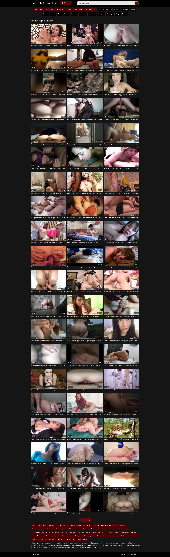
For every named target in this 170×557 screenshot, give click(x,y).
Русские (101, 9)
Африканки (91, 14)
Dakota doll (125, 532)
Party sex (73, 532)
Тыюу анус (78, 536)
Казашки (109, 9)
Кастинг (52, 525)
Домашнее (49, 9)
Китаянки (83, 14)
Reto (88, 532)
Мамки (122, 525)
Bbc (33, 525)
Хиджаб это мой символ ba (100, 529)
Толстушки (101, 14)
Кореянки (74, 14)
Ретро (118, 14)
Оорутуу (34, 539)
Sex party (81, 532)
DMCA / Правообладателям (129, 554)
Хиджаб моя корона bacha (80, 525)
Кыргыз (44, 2)
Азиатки (53, 14)
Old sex (116, 532)
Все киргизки (39, 9)
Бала (98, 536)
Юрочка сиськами (62, 525)
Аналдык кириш (50, 539)
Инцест (124, 14)
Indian (85, 539)
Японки (66, 14)
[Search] (136, 3)
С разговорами (59, 9)
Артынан (67, 539)
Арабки (132, 9)
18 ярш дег (64, 532)
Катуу (60, 539)
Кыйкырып (124, 536)
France (100, 532)
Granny (49, 529)
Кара (41, 539)
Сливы (69, 9)
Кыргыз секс (35, 554)
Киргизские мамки (38, 529)
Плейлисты (67, 3)
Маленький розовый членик (79, 529)
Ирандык (40, 536)
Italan (110, 532)
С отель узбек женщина (120, 529)
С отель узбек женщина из (41, 532)
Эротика (88, 9)
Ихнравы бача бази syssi (109, 525)
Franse (94, 532)
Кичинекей (134, 536)
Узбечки (116, 9)
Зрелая (133, 532)
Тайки (60, 14)
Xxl (106, 532)
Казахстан (95, 525)
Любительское (41, 525)
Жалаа (111, 536)
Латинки (45, 14)
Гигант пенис (76, 539)
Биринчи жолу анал (53, 536)
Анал (94, 9)
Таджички (125, 9)
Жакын (104, 536)
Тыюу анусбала (89, 536)
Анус (117, 536)
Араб (33, 536)
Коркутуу (55, 532)
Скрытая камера (78, 9)
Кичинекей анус (67, 536)
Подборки (110, 14)
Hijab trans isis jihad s (60, 529)
